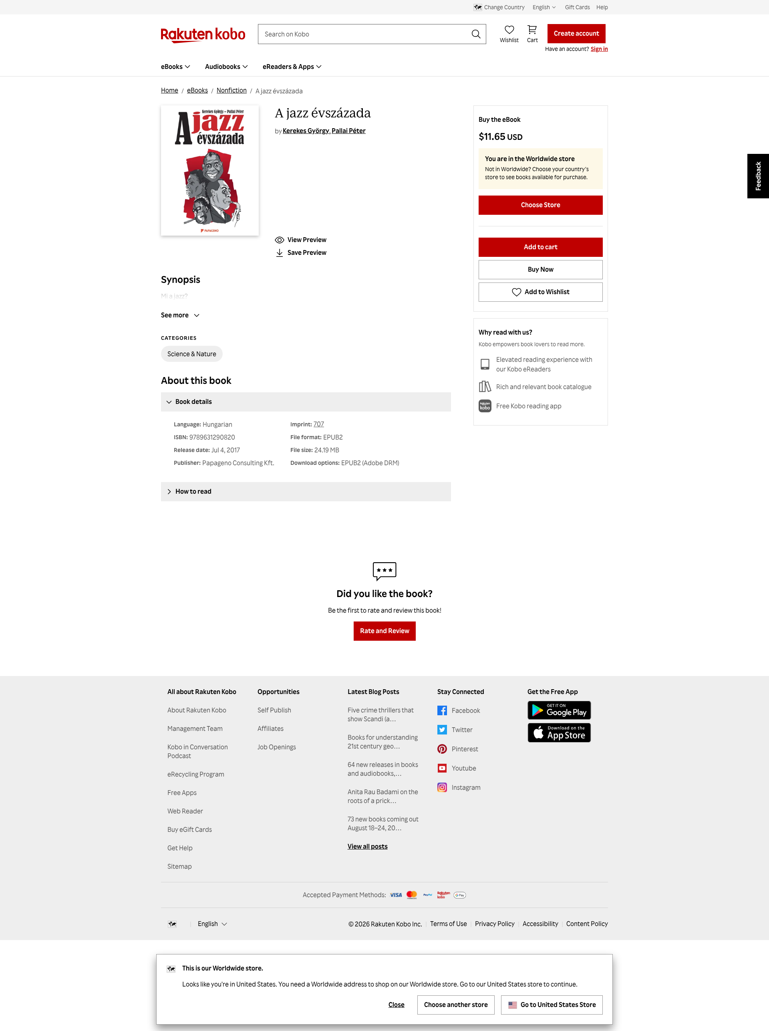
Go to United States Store (558, 1005)
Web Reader (185, 811)
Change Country (504, 7)
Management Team (195, 728)
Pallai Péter (349, 131)
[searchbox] (366, 34)
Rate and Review (384, 631)
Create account (576, 33)
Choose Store (540, 205)
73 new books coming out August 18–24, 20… (383, 823)
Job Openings (277, 747)
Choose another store (456, 1005)
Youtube (464, 768)
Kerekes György (306, 131)
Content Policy (587, 924)
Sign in (599, 48)
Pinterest (465, 749)
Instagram (466, 787)
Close (397, 1005)
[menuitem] (177, 66)
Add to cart (541, 247)
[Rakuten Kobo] (203, 35)
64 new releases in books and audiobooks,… (383, 769)
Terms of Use (448, 924)
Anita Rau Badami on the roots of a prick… (383, 796)
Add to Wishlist (547, 292)
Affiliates (271, 728)
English (208, 924)
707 (319, 424)
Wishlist (509, 39)
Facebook (466, 710)
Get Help (180, 848)
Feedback (758, 176)
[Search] (476, 34)
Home (169, 90)
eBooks (197, 90)
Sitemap (179, 866)
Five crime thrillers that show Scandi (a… (381, 714)
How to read (193, 491)
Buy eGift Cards (189, 829)
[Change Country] (172, 924)
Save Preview (307, 252)
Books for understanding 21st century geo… (383, 741)
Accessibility (540, 924)
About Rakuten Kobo (196, 710)
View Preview (307, 240)
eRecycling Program (195, 774)
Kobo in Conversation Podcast (197, 751)
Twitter (462, 730)
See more (175, 315)
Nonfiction (232, 90)
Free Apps (182, 793)
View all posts (368, 846)
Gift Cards (577, 7)
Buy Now (541, 269)
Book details (193, 401)
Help (602, 7)
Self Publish (274, 710)
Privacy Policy (495, 924)
